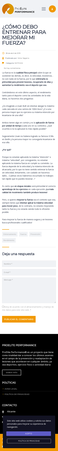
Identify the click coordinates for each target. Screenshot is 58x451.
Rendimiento (9, 240)
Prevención (35, 234)
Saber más (11, 372)
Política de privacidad (29, 441)
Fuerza (23, 234)
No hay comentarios (12, 68)
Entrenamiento (10, 234)
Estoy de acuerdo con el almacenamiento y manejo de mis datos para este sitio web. (28, 308)
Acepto (28, 433)
